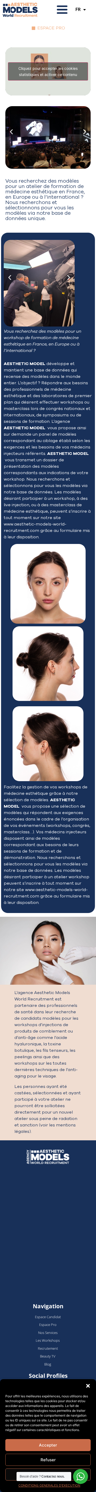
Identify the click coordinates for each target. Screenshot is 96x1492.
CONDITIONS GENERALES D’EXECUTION (49, 1485)
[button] (88, 1386)
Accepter (48, 1445)
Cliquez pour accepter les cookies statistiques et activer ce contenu (48, 71)
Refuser (48, 1459)
